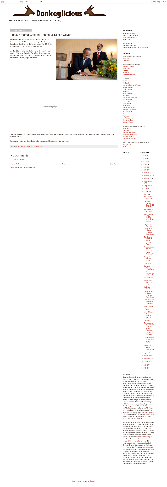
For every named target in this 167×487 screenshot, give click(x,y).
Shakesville (126, 83)
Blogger (92, 481)
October (147, 178)
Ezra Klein (126, 60)
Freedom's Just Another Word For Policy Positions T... (149, 250)
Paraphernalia (149, 306)
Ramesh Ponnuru (128, 136)
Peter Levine (127, 114)
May (146, 194)
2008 (144, 368)
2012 (144, 164)
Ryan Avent (126, 106)
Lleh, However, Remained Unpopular (149, 301)
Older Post (113, 164)
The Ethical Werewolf (141, 48)
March (146, 356)
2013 (144, 161)
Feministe (126, 116)
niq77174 (131, 39)
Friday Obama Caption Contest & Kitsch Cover (149, 231)
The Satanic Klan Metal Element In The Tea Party (148, 240)
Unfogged (126, 73)
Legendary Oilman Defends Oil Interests (149, 204)
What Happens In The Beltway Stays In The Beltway (149, 217)
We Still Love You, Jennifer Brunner (148, 314)
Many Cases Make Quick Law (149, 282)
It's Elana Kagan (147, 288)
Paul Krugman (127, 89)
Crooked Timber (128, 122)
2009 (144, 365)
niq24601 (139, 418)
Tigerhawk (126, 130)
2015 (144, 155)
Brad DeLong (127, 81)
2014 (144, 158)
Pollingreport (127, 145)
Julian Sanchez (128, 87)
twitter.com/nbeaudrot (130, 37)
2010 (144, 170)
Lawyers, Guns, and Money (132, 85)
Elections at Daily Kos (130, 97)
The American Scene (129, 138)
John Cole (126, 95)
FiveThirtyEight (128, 99)
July (145, 188)
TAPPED (125, 70)
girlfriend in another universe (137, 441)
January (147, 361)
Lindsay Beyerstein (129, 108)
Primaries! (147, 263)
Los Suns (147, 320)
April (146, 353)
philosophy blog (144, 437)
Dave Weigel (127, 128)
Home (64, 164)
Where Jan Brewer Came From (149, 347)
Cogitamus (126, 58)
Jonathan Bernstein (129, 75)
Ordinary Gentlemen (129, 110)
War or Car (126, 459)
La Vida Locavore (128, 118)
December (148, 172)
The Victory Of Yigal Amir (148, 197)
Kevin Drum (126, 101)
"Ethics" (146, 309)
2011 (144, 167)
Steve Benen (127, 103)
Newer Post (15, 164)
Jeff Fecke (126, 91)
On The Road (148, 278)
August (146, 186)
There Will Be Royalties (148, 210)
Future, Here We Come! (148, 225)
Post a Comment (18, 160)
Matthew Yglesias (128, 66)
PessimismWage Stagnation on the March (149, 340)
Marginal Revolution (129, 132)
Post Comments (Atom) (27, 167)
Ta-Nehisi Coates (128, 93)
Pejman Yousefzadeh (130, 134)
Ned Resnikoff (127, 112)
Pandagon (126, 68)
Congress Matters (128, 120)
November (148, 175)
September (148, 181)
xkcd (124, 147)
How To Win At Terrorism (149, 334)
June (146, 191)
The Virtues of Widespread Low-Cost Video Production (149, 326)
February (147, 359)
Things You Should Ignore (147, 258)
